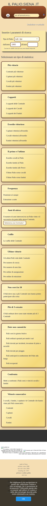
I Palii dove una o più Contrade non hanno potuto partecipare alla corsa (22, 295)
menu (24, 9)
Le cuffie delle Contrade (12, 241)
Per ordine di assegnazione (13, 272)
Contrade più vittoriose (15, 72)
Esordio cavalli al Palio (15, 158)
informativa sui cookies (26, 494)
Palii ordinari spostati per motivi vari (20, 338)
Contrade (10, 408)
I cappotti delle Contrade (15, 104)
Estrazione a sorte (10, 199)
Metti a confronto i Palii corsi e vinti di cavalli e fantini (21, 382)
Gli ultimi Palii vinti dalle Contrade (16, 258)
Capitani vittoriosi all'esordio (17, 131)
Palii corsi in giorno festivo (16, 334)
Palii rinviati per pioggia (15, 351)
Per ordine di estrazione (12, 277)
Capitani (9, 413)
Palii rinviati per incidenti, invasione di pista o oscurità (22, 344)
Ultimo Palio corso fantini (16, 177)
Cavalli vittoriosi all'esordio (16, 136)
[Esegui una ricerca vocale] (44, 16)
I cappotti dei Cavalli (14, 108)
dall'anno (6, 44)
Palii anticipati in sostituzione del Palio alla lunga (20, 357)
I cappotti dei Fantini (14, 113)
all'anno (24, 44)
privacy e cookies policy (23, 473)
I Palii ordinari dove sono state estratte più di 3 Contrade (20, 315)
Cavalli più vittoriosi (14, 81)
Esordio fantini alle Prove (16, 168)
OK (23, 499)
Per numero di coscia (11, 263)
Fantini (9, 423)
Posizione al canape (11, 195)
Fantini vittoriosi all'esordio (16, 141)
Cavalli (9, 418)
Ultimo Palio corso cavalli (16, 173)
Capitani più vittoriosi (14, 76)
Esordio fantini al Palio (15, 163)
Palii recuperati (12, 363)
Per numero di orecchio (12, 267)
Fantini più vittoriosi (14, 86)
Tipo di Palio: (8, 39)
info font (24, 475)
